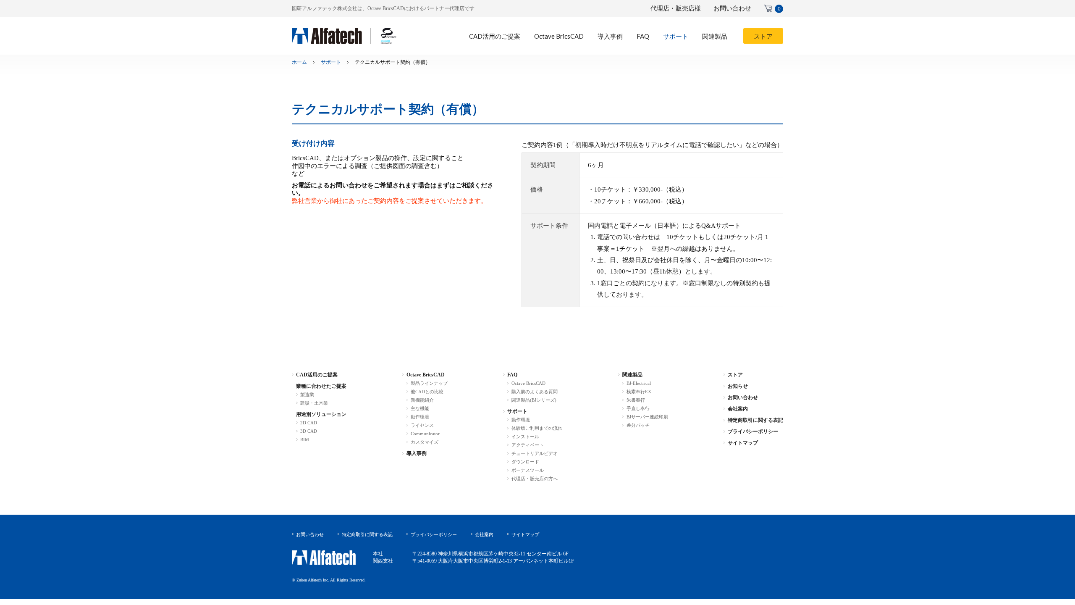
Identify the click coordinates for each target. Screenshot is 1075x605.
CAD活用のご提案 (317, 375)
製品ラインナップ (429, 383)
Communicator (425, 433)
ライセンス (422, 425)
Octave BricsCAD (425, 375)
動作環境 (420, 416)
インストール (525, 436)
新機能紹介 (422, 399)
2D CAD (308, 422)
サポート (331, 62)
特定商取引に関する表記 (755, 420)
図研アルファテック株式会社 (324, 557)
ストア (735, 375)
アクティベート (527, 444)
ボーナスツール (527, 470)
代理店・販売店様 (675, 8)
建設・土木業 (314, 402)
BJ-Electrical (639, 383)
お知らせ (738, 386)
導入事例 (416, 453)
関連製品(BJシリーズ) (533, 399)
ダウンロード (525, 461)
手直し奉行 (638, 408)
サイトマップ (743, 443)
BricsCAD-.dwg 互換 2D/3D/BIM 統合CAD (344, 36)
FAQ (512, 375)
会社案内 (738, 409)
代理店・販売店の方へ (534, 478)
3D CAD (308, 431)
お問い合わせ (732, 8)
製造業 (307, 394)
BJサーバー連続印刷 (647, 416)
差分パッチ (638, 425)
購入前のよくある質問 (534, 391)
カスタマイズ (424, 442)
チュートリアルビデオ (534, 453)
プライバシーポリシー (753, 431)
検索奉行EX (639, 391)
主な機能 (420, 408)
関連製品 (632, 375)
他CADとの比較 (427, 391)
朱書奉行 (636, 399)
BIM (304, 439)
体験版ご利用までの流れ (536, 428)
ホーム (299, 62)
